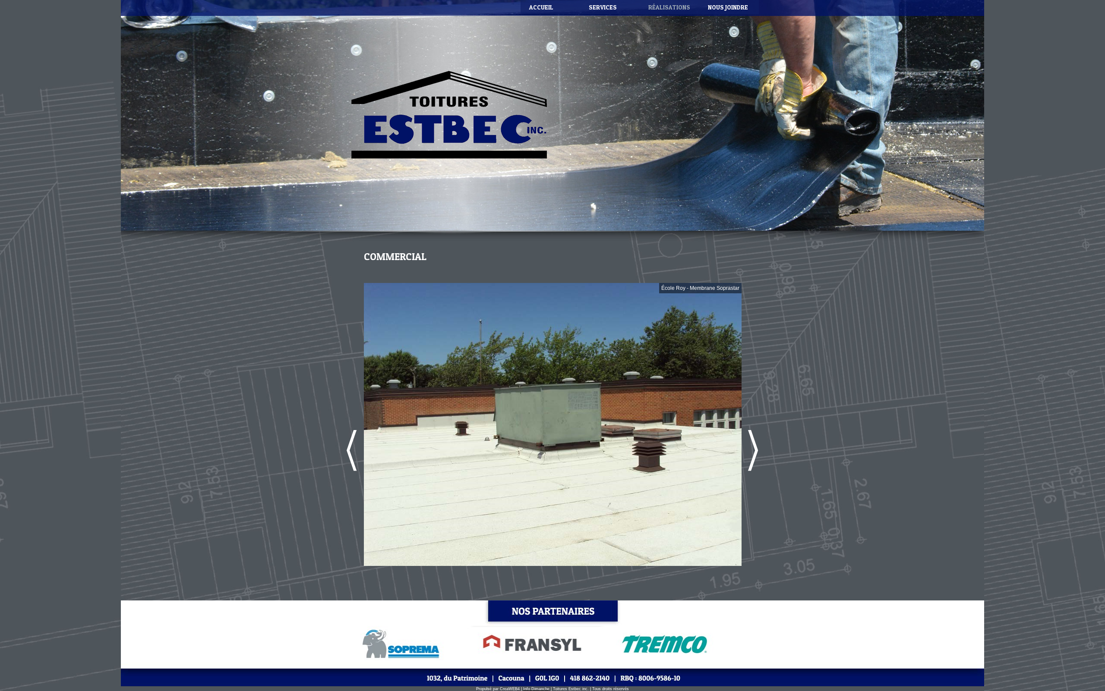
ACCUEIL (541, 7)
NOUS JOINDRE (728, 7)
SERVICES (603, 7)
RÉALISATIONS (669, 7)
